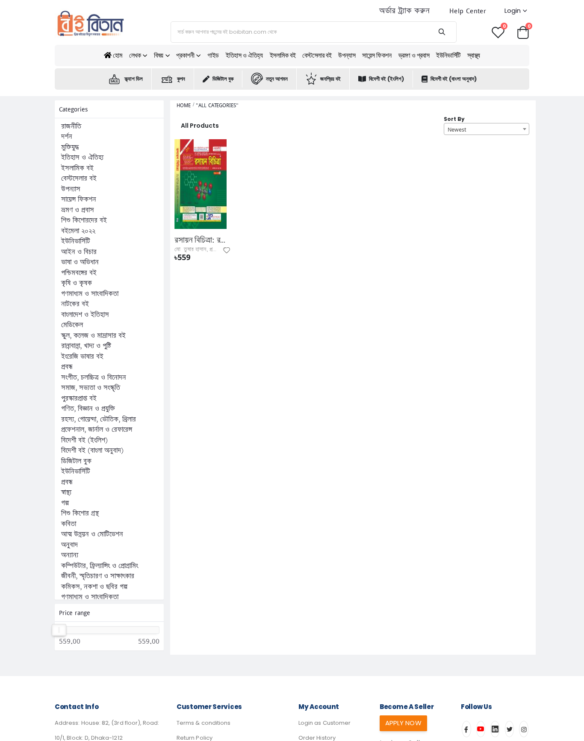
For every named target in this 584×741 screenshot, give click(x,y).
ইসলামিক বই (283, 55)
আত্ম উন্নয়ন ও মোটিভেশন (92, 534)
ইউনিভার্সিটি (448, 55)
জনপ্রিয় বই (330, 79)
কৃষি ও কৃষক (76, 283)
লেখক (135, 55)
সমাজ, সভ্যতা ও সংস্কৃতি (90, 388)
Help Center (467, 11)
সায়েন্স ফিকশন (376, 55)
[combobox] (486, 129)
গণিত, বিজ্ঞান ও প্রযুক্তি (88, 408)
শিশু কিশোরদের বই (84, 220)
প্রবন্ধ (67, 367)
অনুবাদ (69, 545)
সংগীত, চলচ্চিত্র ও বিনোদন (93, 377)
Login (512, 10)
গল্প (65, 503)
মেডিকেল (72, 325)
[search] (441, 32)
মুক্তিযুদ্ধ (70, 147)
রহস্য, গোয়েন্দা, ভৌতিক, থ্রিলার (98, 419)
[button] (522, 31)
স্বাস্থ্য (473, 55)
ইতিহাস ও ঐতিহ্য (244, 55)
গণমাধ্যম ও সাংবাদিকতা (89, 294)
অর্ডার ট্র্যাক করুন (404, 11)
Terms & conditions (203, 723)
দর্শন (66, 136)
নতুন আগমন (277, 79)
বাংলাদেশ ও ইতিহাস (85, 314)
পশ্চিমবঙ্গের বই (79, 273)
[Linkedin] (495, 729)
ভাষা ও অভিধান (80, 262)
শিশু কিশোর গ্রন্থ (80, 513)
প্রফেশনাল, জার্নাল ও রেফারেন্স (96, 429)
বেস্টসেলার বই (316, 55)
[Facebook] (466, 729)
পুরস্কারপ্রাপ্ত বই (79, 398)
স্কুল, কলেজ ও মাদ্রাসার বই (93, 335)
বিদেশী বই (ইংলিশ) (386, 79)
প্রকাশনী (185, 55)
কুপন (181, 79)
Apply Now (403, 722)
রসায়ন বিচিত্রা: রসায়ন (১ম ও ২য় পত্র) (200, 240)
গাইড (213, 55)
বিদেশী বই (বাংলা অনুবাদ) (454, 79)
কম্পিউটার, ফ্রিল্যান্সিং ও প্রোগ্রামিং (99, 566)
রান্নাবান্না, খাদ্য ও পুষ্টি (86, 346)
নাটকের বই (75, 304)
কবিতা (68, 524)
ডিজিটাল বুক (222, 79)
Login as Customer (324, 723)
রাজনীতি (71, 126)
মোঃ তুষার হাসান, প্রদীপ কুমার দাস (207, 249)
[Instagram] (523, 729)
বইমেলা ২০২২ (78, 231)
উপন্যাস (346, 55)
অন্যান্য (69, 555)
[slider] (58, 630)
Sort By (454, 119)
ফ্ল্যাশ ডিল (133, 79)
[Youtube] (481, 729)
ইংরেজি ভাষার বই (82, 356)
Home (184, 105)
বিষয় (158, 55)
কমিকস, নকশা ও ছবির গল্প (94, 587)
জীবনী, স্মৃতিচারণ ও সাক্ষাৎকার (97, 576)
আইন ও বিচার (79, 252)
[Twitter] (509, 729)
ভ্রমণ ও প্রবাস (414, 55)
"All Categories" (217, 105)
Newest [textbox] (457, 129)
